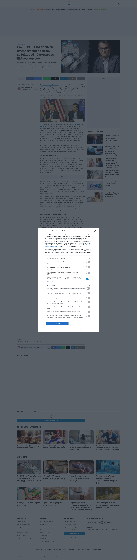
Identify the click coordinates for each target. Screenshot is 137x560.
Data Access (68, 329)
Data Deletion (59, 329)
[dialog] (68, 280)
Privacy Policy (77, 329)
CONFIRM (57, 323)
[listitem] (68, 258)
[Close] (95, 231)
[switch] (88, 262)
